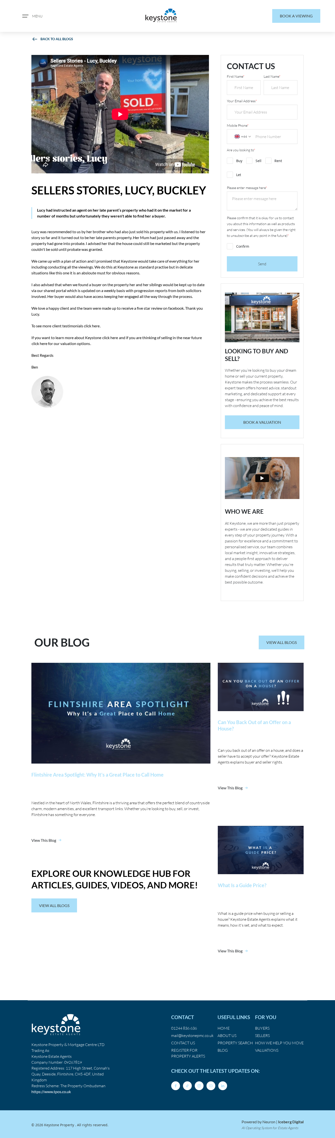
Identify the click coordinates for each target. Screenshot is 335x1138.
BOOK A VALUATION (262, 422)
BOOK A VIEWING (296, 15)
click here (110, 337)
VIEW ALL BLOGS (281, 642)
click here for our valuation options (61, 343)
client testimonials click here (76, 325)
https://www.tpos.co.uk (51, 1091)
